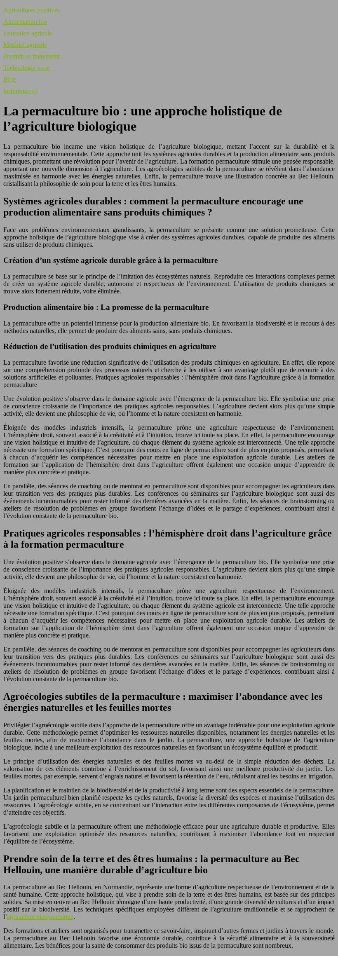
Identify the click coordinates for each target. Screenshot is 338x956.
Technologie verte (26, 67)
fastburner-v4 (20, 90)
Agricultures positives (31, 10)
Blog (9, 79)
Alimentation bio (25, 21)
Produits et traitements (32, 56)
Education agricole (27, 33)
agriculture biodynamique (40, 916)
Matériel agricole (25, 44)
